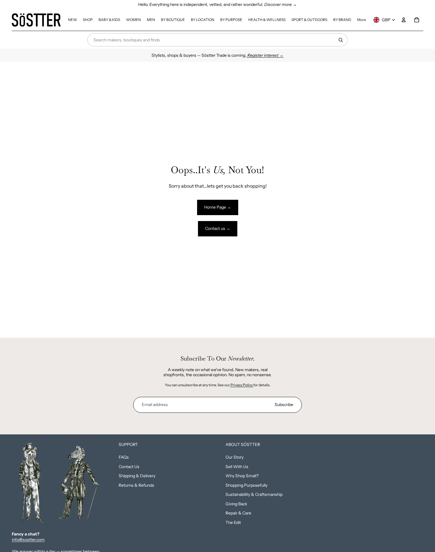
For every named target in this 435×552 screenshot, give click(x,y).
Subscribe (284, 404)
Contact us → (217, 228)
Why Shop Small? (242, 475)
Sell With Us (236, 466)
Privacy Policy (241, 385)
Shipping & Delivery (137, 475)
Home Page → (217, 207)
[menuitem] (72, 19)
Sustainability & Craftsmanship (254, 494)
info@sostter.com (28, 539)
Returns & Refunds (136, 485)
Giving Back (236, 503)
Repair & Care (238, 513)
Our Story (234, 457)
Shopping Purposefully (246, 485)
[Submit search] (340, 40)
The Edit (233, 522)
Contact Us (129, 466)
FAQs (124, 457)
